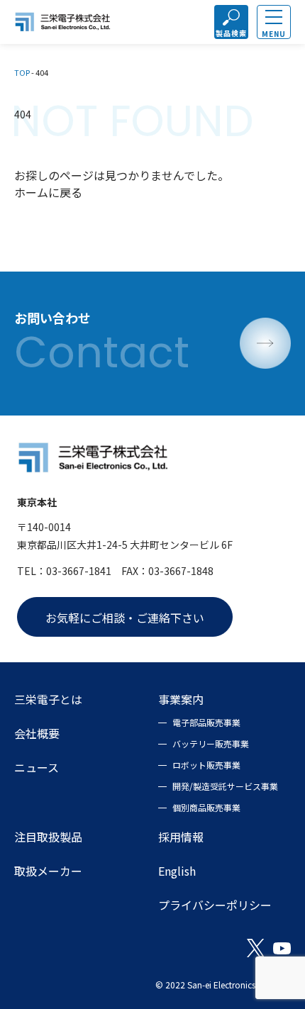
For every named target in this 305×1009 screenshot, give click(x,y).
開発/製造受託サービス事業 (225, 786)
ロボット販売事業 (206, 765)
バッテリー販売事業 (210, 743)
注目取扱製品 (48, 836)
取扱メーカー (48, 870)
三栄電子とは (48, 699)
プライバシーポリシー (215, 904)
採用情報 (181, 836)
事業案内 (181, 699)
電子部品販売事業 (206, 722)
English (177, 870)
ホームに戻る (48, 192)
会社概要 (37, 733)
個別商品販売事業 (206, 807)
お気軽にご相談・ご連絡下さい (124, 617)
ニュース (36, 767)
